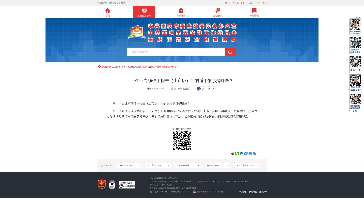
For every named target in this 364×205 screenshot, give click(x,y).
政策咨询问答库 (171, 66)
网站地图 (253, 192)
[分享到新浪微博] (232, 153)
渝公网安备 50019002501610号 (210, 192)
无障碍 (228, 3)
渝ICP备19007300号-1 (159, 192)
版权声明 (263, 192)
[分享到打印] (250, 153)
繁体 (265, 3)
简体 (259, 3)
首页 (123, 66)
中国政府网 (102, 3)
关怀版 (236, 3)
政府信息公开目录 (152, 66)
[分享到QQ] (241, 153)
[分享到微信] (237, 153)
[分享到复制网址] (255, 153)
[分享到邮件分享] (246, 153)
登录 (243, 3)
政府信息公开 (134, 66)
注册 (251, 3)
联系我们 (243, 192)
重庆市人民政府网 (117, 3)
